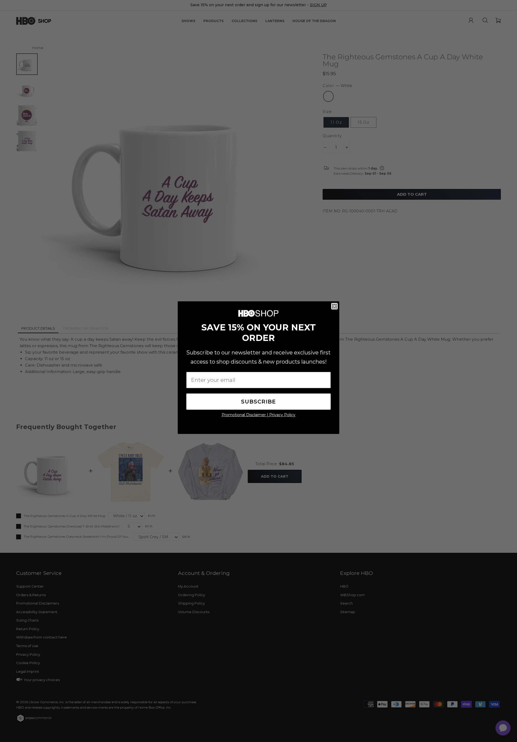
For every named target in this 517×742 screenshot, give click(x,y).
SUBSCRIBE (258, 401)
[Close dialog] (334, 306)
